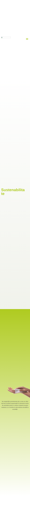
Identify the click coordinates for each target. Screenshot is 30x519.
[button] (27, 39)
